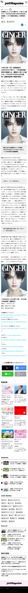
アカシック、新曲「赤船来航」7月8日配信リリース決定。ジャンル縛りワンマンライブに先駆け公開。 (20, 424)
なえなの (5, 515)
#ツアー (9, 397)
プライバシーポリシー (16, 588)
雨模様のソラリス (6, 423)
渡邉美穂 (22, 518)
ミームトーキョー (19, 443)
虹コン (4, 503)
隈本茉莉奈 (20, 512)
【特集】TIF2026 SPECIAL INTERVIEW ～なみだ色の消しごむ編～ (14, 574)
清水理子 (5, 509)
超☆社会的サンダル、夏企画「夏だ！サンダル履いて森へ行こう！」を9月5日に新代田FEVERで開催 (7, 447)
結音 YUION (6, 518)
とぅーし (21, 397)
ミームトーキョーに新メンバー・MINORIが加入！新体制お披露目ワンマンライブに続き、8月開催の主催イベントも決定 (20, 450)
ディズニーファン (20, 515)
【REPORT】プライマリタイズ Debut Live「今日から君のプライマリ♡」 (13, 570)
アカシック (18, 418)
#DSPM (4, 397)
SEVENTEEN (11, 21)
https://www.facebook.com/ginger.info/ (12, 351)
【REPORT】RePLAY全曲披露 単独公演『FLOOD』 (13, 566)
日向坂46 (19, 503)
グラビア (20, 509)
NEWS (2, 9)
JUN (4, 21)
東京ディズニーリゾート (8, 512)
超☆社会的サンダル (6, 443)
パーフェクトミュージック (7, 420)
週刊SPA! (12, 521)
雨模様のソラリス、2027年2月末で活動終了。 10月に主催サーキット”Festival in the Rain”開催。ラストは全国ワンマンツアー (8, 403)
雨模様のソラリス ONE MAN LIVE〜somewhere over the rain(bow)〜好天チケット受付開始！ (7, 426)
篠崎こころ (14, 518)
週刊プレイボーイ (19, 506)
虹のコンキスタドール (15, 500)
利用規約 (7, 588)
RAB (16, 397)
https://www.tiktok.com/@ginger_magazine (13, 355)
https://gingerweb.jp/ (15, 335)
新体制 (17, 446)
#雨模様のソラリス (6, 399)
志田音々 (5, 521)
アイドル (11, 503)
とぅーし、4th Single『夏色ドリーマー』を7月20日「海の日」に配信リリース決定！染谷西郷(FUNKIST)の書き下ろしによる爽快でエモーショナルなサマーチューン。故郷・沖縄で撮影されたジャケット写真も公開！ (20, 400)
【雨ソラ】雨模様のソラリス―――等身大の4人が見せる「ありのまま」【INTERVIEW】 (13, 562)
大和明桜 (12, 509)
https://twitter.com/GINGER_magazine (12, 346)
